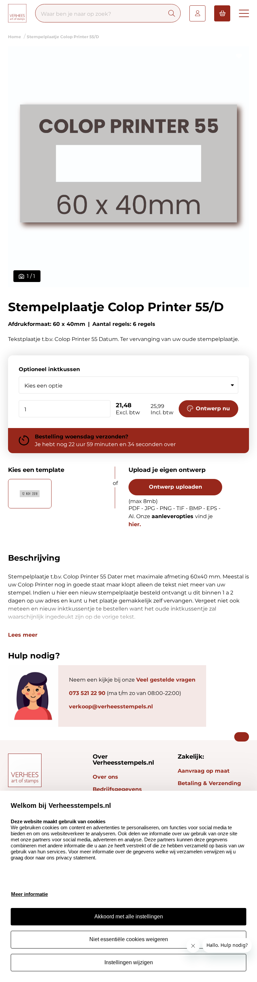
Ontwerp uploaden (175, 487)
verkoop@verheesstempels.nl (111, 706)
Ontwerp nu (213, 408)
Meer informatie (29, 894)
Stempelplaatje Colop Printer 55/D (63, 36)
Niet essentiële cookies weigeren (128, 939)
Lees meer (22, 635)
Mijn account (197, 13)
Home (14, 36)
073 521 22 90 (87, 693)
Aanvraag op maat (204, 771)
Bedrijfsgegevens (117, 789)
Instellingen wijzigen (128, 962)
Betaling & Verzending (209, 783)
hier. (134, 524)
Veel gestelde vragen (165, 680)
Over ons (105, 777)
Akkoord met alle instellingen (128, 916)
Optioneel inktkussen (49, 369)
